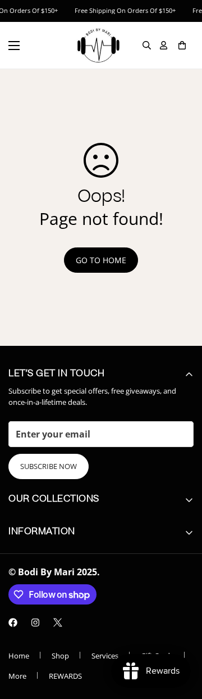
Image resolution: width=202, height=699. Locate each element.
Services (104, 656)
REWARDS (65, 676)
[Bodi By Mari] (98, 45)
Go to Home (101, 260)
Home (18, 656)
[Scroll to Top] (182, 639)
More (17, 676)
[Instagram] (35, 622)
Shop (60, 656)
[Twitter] (57, 622)
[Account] (164, 45)
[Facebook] (12, 622)
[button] (182, 45)
